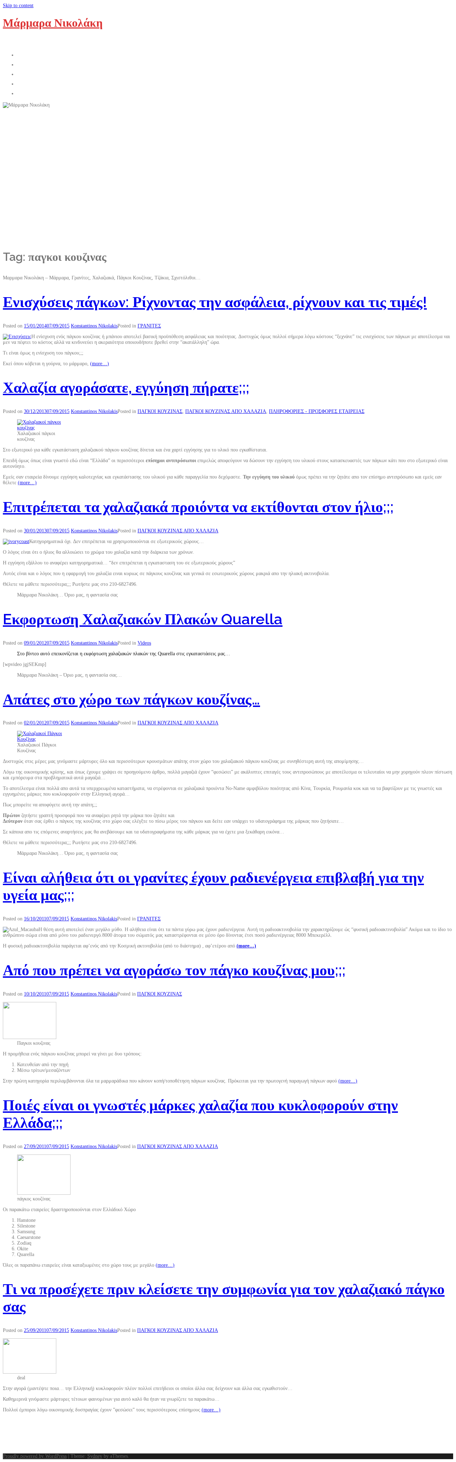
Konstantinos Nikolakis (94, 326)
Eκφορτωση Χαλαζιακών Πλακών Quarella (143, 619)
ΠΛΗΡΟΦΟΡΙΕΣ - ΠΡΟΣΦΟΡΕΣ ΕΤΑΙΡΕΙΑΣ (316, 411)
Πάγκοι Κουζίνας (45, 92)
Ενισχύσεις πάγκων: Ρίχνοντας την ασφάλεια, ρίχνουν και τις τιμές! (215, 302)
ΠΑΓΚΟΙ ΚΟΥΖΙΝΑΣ (160, 411)
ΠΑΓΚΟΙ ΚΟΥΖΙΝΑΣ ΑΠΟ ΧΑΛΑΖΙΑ (225, 411)
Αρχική (29, 53)
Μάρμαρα (33, 73)
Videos (144, 643)
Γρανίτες (31, 82)
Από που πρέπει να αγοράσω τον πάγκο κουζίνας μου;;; (174, 970)
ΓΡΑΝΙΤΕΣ (149, 326)
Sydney (94, 1456)
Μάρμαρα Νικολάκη (53, 22)
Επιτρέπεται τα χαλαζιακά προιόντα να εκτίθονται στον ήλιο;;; (198, 507)
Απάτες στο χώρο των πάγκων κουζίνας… (131, 699)
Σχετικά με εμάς (43, 63)
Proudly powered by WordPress (35, 1456)
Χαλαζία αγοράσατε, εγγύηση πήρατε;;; (126, 387)
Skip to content (18, 5)
